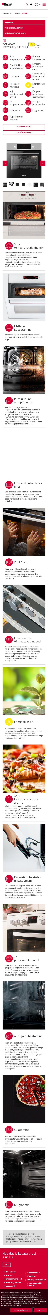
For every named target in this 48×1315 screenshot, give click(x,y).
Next (42, 163)
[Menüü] (44, 4)
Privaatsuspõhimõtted (21, 1310)
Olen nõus (40, 1310)
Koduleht (7, 13)
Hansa (7, 4)
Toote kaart (38, 46)
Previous (5, 163)
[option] (5, 184)
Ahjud (24, 13)
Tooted (16, 13)
